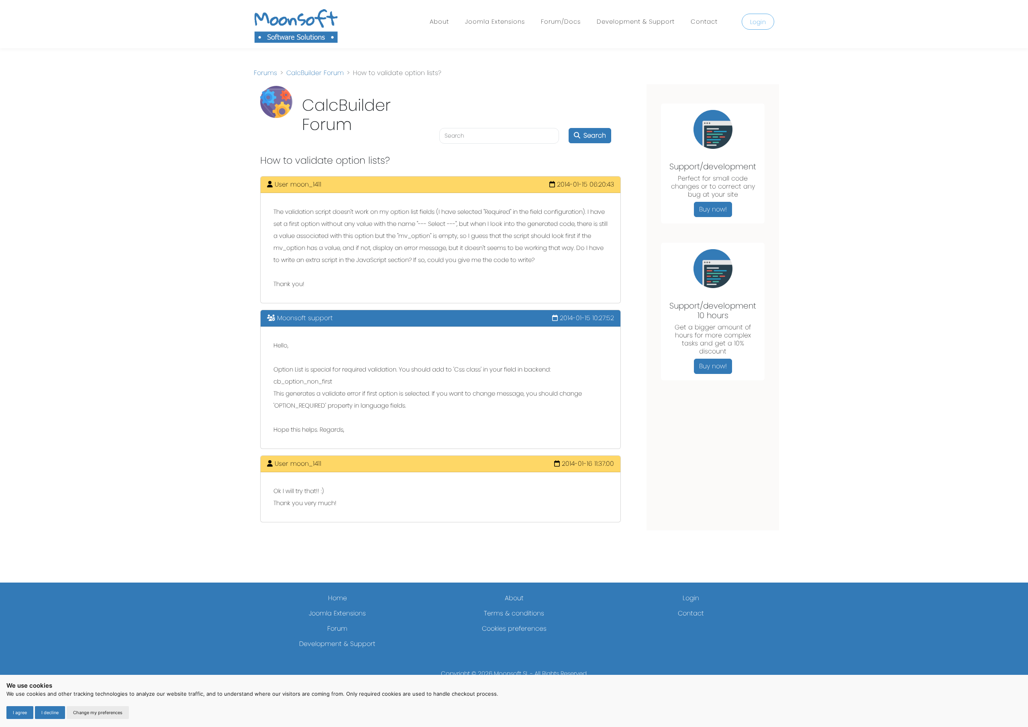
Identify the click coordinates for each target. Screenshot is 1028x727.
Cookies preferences (514, 628)
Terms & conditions (514, 613)
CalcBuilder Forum (315, 72)
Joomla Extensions (495, 21)
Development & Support (636, 21)
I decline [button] (50, 712)
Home (337, 598)
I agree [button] (20, 712)
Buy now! (713, 209)
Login (758, 22)
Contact (704, 21)
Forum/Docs (561, 21)
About (439, 21)
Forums (265, 72)
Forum (337, 628)
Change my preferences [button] (97, 712)
